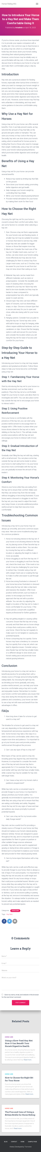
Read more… (28, 1060)
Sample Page (32, 1141)
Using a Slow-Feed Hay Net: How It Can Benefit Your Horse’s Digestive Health (19, 1043)
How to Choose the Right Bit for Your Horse (19, 1079)
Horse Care (15, 910)
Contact (14, 1141)
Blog (5, 1141)
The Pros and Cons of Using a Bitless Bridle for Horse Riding (20, 1113)
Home (22, 1141)
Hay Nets (9, 914)
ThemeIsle (27, 1147)
